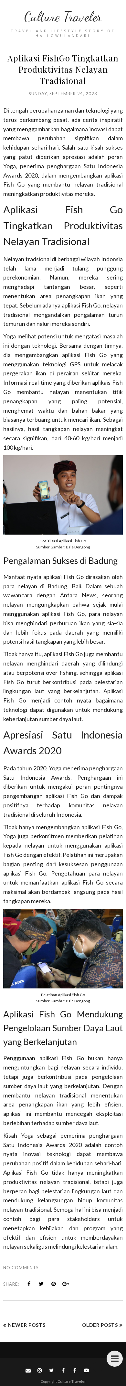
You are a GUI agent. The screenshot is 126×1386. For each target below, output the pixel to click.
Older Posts (100, 1325)
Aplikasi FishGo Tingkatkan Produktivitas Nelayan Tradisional (63, 69)
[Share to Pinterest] (53, 1284)
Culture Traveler (63, 16)
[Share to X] (41, 1284)
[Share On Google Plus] (66, 1284)
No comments (21, 1267)
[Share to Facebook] (29, 1284)
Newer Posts (27, 1325)
